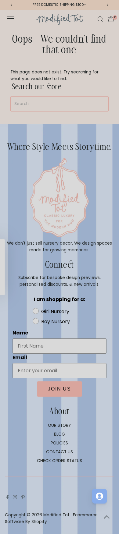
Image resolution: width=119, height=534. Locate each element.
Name (66, 261)
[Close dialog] (112, 237)
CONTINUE (88, 306)
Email (65, 275)
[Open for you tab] (99, 496)
